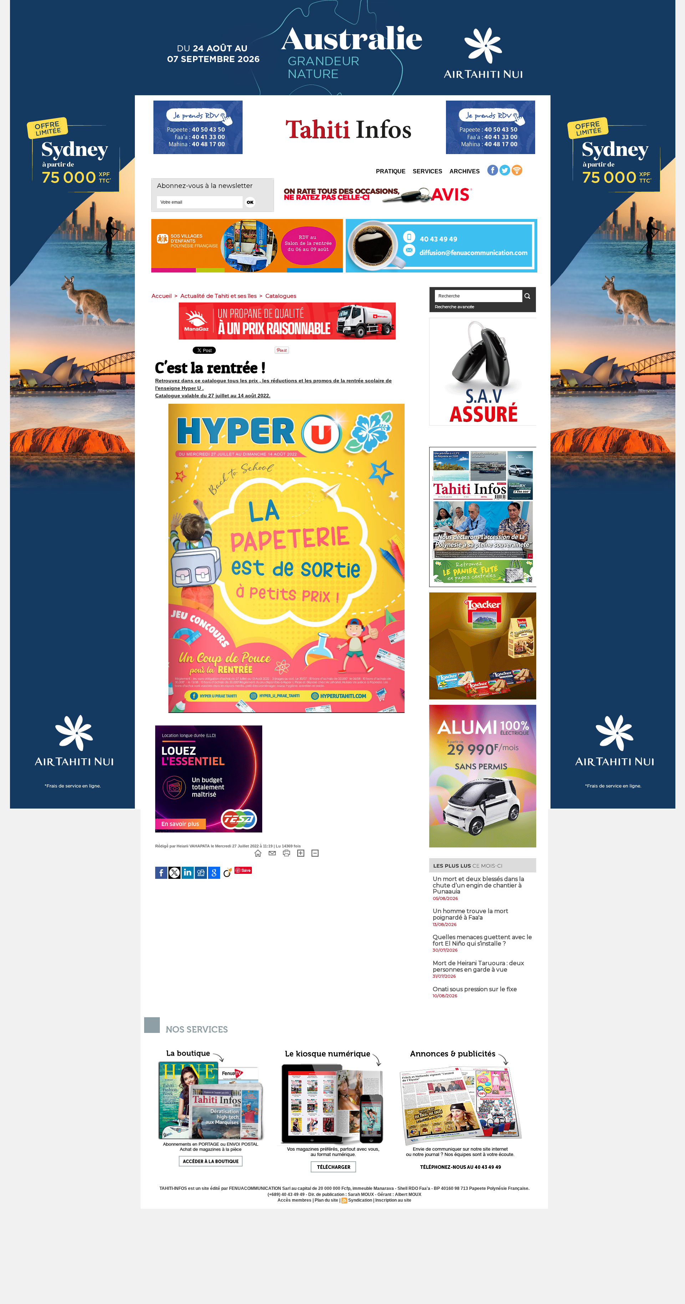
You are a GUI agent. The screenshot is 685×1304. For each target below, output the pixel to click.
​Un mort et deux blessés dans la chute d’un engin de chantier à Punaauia (478, 885)
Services (427, 171)
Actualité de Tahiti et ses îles (219, 295)
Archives (465, 171)
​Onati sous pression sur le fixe (475, 989)
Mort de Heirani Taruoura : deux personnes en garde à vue (478, 966)
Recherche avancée (454, 306)
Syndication (360, 1200)
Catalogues (280, 295)
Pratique (391, 171)
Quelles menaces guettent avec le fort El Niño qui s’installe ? (482, 940)
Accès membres (294, 1200)
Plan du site (326, 1200)
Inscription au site (393, 1200)
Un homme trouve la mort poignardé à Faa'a (470, 914)
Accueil (162, 295)
